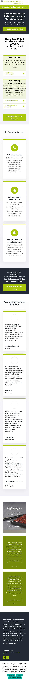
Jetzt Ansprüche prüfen (14, 29)
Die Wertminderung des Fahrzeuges (14, 509)
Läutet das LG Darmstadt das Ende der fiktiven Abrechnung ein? (14, 578)
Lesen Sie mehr (14, 526)
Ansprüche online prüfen (14, 287)
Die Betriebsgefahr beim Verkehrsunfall (14, 543)
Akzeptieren (11, 675)
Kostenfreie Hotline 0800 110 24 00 (14, 7)
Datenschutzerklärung (15, 677)
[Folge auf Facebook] (4, 657)
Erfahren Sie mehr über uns (15, 117)
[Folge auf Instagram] (7, 657)
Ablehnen (19, 675)
